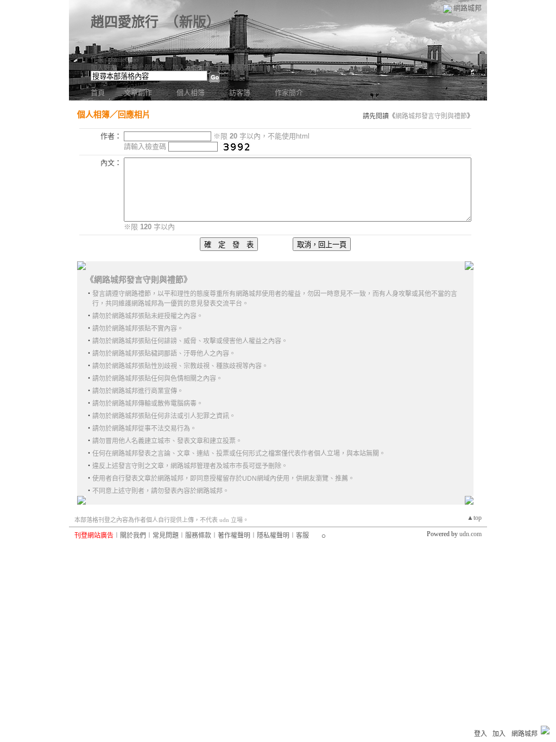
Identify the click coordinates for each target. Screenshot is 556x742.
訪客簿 (239, 93)
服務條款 (198, 535)
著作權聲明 (234, 535)
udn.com (470, 534)
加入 (499, 734)
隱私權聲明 (273, 535)
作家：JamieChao (114, 60)
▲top (474, 517)
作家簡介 (289, 93)
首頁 (98, 93)
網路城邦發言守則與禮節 (431, 116)
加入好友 (104, 68)
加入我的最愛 (191, 68)
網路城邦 (467, 8)
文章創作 (138, 93)
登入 (480, 734)
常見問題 (166, 535)
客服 (302, 535)
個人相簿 (190, 93)
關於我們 (133, 535)
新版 (192, 22)
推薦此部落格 (144, 68)
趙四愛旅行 (125, 22)
